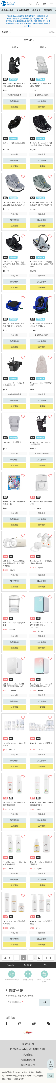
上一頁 (7, 958)
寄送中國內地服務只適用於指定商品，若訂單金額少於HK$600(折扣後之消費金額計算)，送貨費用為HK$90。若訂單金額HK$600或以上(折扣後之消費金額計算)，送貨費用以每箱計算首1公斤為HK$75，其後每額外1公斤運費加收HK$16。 (28, 21)
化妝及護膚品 (23, 10)
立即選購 (14, 107)
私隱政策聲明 (19, 1079)
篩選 (14, 47)
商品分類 (28, 40)
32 (39, 958)
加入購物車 (14, 101)
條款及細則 (28, 1043)
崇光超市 (36, 10)
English (10, 965)
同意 (50, 1076)
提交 (44, 1002)
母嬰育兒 (48, 10)
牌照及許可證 (28, 1065)
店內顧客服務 (28, 965)
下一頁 (49, 958)
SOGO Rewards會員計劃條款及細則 (28, 1049)
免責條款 (28, 1054)
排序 (42, 47)
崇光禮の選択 (7, 10)
